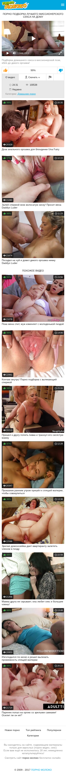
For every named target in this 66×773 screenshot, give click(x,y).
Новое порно (12, 730)
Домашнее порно (27, 94)
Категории (33, 735)
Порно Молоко (41, 769)
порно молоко (30, 757)
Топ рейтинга (33, 730)
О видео (10, 77)
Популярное (54, 730)
